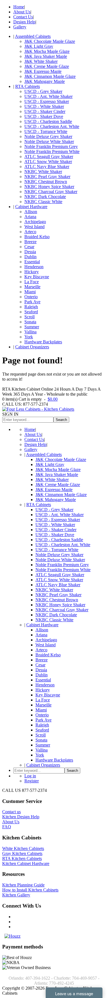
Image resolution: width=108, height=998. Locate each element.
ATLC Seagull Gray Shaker (48, 156)
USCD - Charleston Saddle (48, 121)
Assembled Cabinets (33, 36)
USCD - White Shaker (44, 106)
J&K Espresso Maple (42, 71)
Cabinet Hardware (31, 206)
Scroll (29, 316)
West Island (34, 226)
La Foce (31, 281)
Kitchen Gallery (16, 895)
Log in (30, 775)
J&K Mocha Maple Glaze (47, 51)
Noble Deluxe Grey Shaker (48, 136)
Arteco (30, 231)
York (28, 336)
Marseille (32, 286)
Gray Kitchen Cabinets (22, 853)
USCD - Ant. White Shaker (48, 96)
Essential (32, 261)
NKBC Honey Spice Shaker (49, 186)
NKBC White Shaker (43, 171)
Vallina (30, 331)
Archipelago (35, 221)
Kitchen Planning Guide (23, 885)
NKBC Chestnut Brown (45, 181)
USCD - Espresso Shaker (46, 101)
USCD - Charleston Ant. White (51, 126)
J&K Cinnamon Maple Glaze (50, 76)
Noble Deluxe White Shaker (49, 141)
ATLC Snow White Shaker (48, 161)
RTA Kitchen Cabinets (22, 858)
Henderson (33, 266)
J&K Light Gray (38, 46)
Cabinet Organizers (32, 346)
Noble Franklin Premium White (51, 151)
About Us (21, 11)
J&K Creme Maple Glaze (46, 66)
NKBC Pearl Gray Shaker (47, 176)
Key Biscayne (36, 276)
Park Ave (32, 301)
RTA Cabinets (27, 86)
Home (18, 6)
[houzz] (12, 936)
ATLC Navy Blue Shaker (46, 166)
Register (31, 780)
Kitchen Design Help (20, 816)
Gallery (19, 26)
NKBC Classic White (43, 201)
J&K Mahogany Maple (44, 81)
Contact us (11, 811)
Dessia (30, 251)
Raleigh (31, 306)
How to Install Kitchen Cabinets (30, 890)
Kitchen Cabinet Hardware (25, 863)
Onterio (31, 296)
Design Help (24, 21)
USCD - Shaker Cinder (44, 111)
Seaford (31, 311)
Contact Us (23, 16)
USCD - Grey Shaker (43, 91)
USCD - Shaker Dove (43, 116)
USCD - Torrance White (45, 131)
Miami (30, 291)
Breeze (30, 241)
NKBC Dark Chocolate (45, 196)
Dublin (30, 256)
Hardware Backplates (43, 341)
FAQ (6, 826)
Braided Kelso (37, 236)
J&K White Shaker (41, 61)
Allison (30, 211)
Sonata (30, 321)
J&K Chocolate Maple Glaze (49, 41)
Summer (31, 326)
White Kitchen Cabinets (23, 848)
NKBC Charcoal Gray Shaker (50, 191)
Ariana (30, 216)
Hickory (31, 271)
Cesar (29, 246)
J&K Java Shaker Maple (45, 56)
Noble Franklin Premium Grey (51, 146)
